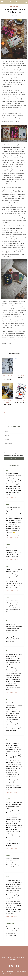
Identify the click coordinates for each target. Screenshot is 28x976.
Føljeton (13, 959)
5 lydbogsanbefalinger (21, 412)
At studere (8, 379)
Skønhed (17, 955)
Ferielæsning (20, 403)
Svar (23, 468)
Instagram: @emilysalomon (14, 948)
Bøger (4, 375)
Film (6, 400)
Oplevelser (14, 7)
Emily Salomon (13, 2)
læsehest (20, 377)
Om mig (4, 955)
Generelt (7, 375)
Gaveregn (7, 404)
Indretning (11, 957)
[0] (26, 2)
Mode (10, 955)
